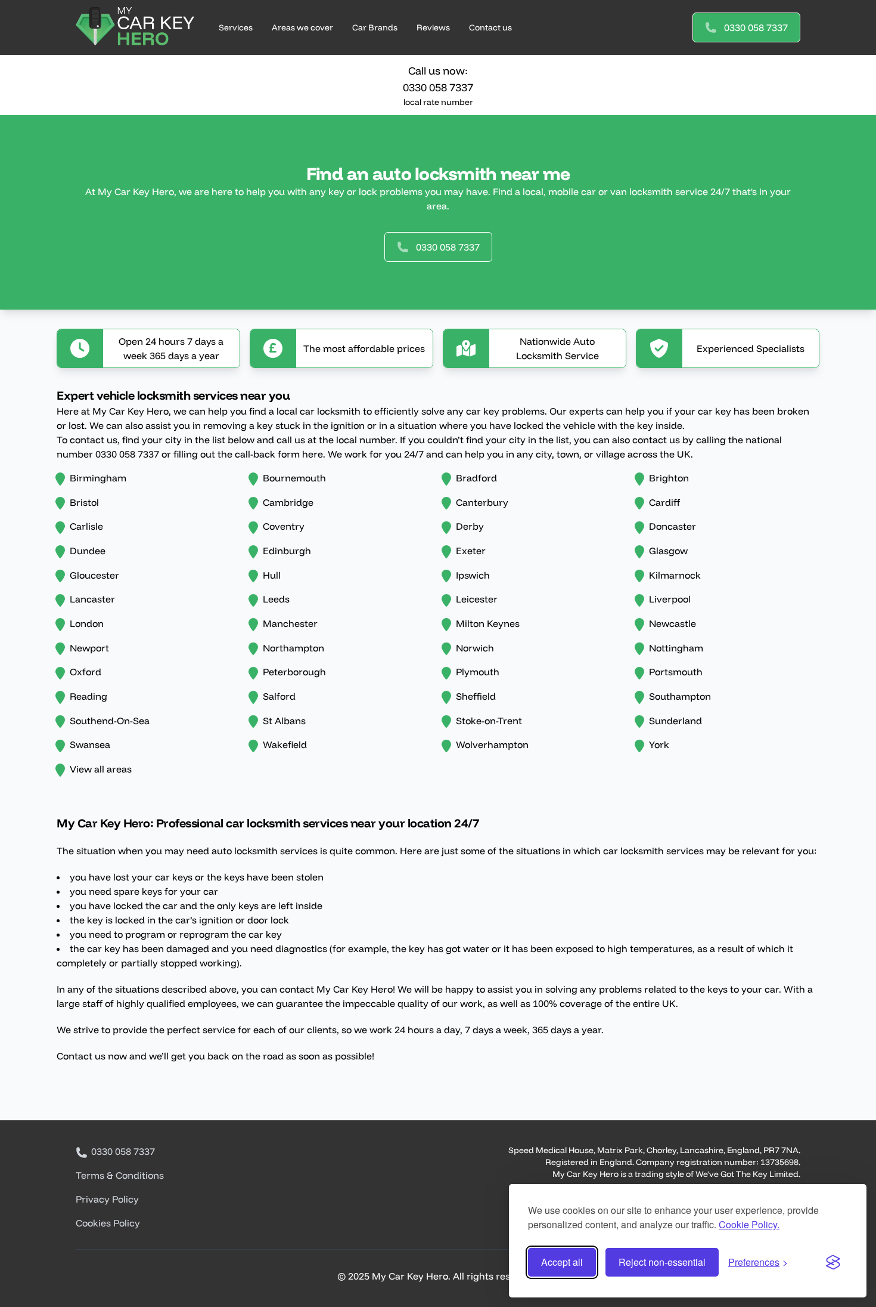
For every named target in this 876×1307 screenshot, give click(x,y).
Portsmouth (676, 672)
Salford (279, 696)
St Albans (284, 721)
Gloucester (94, 575)
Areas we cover (302, 27)
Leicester (477, 599)
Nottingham (676, 648)
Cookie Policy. (749, 1224)
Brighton (669, 478)
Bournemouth (294, 478)
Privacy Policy (107, 1199)
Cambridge (288, 502)
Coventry (284, 526)
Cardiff (664, 502)
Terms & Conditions (120, 1175)
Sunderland (675, 721)
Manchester (290, 623)
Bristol (84, 502)
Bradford (476, 478)
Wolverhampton (492, 744)
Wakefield (285, 744)
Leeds (276, 599)
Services (236, 27)
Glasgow (668, 551)
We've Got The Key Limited (747, 1174)
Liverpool (670, 599)
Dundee (87, 551)
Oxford (85, 672)
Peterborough (294, 672)
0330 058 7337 (756, 27)
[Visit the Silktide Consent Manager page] (833, 1262)
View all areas (101, 769)
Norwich (475, 648)
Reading (88, 696)
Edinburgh (287, 551)
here (312, 454)
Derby (470, 526)
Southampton (680, 696)
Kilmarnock (675, 575)
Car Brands (374, 27)
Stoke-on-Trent (489, 721)
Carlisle (86, 526)
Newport (89, 648)
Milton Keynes (488, 623)
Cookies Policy (108, 1223)
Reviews (433, 27)
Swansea (90, 744)
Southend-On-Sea (110, 721)
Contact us (490, 27)
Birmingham (98, 478)
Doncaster (672, 526)
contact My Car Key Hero (336, 989)
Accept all (562, 1262)
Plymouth (477, 672)
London (87, 623)
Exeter (471, 551)
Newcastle (672, 623)
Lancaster (92, 599)
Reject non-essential (662, 1262)
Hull (272, 575)
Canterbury (482, 502)
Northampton (293, 648)
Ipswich (473, 575)
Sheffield (476, 696)
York (659, 744)
